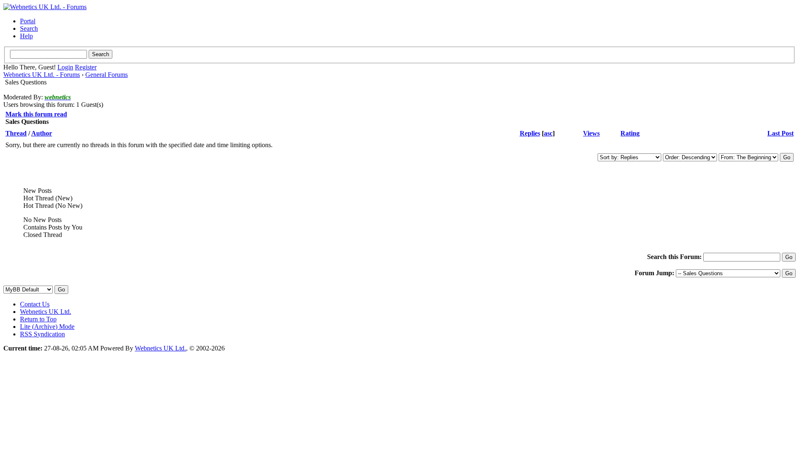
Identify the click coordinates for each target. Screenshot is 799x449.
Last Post (780, 133)
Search (29, 28)
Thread (16, 133)
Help (26, 35)
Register (86, 67)
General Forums (106, 74)
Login (65, 67)
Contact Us (35, 304)
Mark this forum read (36, 114)
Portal (27, 21)
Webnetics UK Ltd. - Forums (41, 74)
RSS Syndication (42, 334)
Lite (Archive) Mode (47, 326)
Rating (630, 133)
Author (41, 133)
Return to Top (38, 319)
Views (591, 133)
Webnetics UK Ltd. (45, 311)
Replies (530, 133)
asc (548, 133)
